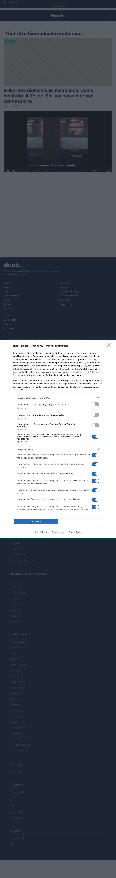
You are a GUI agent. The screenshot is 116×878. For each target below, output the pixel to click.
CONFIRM (36, 521)
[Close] (110, 346)
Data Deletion (40, 532)
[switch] (95, 404)
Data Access (58, 532)
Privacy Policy (75, 532)
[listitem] (58, 397)
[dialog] (58, 439)
